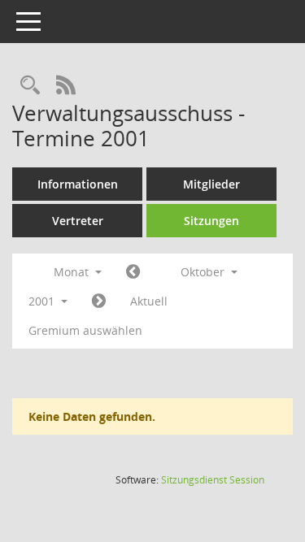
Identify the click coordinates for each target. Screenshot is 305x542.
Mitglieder (211, 184)
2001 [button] (43, 301)
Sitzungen (211, 220)
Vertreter (77, 220)
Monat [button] (73, 272)
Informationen (77, 184)
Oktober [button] (204, 272)
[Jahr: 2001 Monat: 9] (133, 272)
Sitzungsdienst (212, 480)
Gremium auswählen (85, 330)
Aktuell (149, 301)
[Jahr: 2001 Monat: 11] (99, 301)
